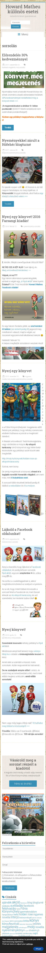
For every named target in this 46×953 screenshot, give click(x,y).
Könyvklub (29, 924)
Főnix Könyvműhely (15, 910)
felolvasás (9, 908)
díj (11, 906)
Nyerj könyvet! (14, 629)
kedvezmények (25, 917)
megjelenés (12, 67)
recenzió (12, 934)
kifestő (34, 918)
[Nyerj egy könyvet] (21, 384)
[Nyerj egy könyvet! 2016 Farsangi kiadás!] (24, 231)
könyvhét (22, 924)
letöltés (37, 923)
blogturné (5, 153)
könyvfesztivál (10, 923)
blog (29, 902)
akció (16, 902)
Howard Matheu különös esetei (23, 9)
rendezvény (27, 933)
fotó (18, 909)
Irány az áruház (23, 783)
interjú (15, 917)
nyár (26, 931)
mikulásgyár (23, 927)
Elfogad (38, 949)
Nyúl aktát (6, 573)
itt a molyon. (29, 486)
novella (13, 379)
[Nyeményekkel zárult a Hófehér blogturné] (22, 158)
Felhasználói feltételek (12, 872)
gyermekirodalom (28, 911)
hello (16, 914)
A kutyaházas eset (19, 477)
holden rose (26, 914)
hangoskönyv (7, 915)
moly (17, 67)
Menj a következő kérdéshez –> (16, 270)
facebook (5, 67)
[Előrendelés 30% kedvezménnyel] (24, 72)
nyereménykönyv (14, 153)
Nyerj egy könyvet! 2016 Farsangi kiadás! (21, 218)
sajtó (35, 933)
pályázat (5, 933)
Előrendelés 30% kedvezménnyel (15, 57)
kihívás (39, 918)
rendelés (18, 933)
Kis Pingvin (5, 921)
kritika (26, 921)
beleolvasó (24, 903)
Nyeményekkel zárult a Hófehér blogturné (20, 142)
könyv (10, 542)
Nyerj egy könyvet (17, 371)
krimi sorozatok (16, 921)
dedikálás (6, 906)
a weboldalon (15, 486)
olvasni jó (34, 930)
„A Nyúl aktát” (27, 281)
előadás (18, 905)
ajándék (4, 638)
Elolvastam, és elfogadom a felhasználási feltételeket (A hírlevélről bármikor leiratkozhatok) (22, 878)
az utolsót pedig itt (20, 329)
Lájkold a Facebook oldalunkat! (17, 531)
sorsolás (22, 67)
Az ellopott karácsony (21, 595)
